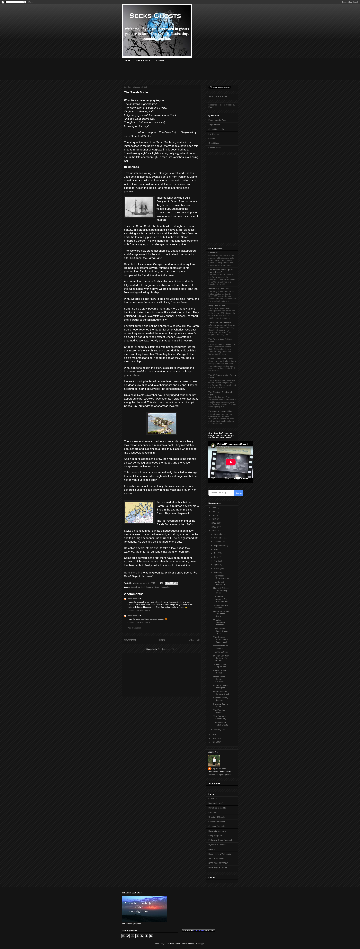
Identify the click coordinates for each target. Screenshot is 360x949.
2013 (214, 734)
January (218, 729)
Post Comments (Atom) (167, 649)
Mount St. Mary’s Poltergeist (220, 686)
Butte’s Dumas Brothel (219, 671)
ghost (142, 587)
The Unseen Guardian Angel (221, 577)
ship (168, 587)
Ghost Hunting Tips (216, 129)
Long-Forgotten (215, 835)
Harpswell (150, 587)
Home (127, 60)
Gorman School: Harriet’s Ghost (221, 692)
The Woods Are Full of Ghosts (220, 723)
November (219, 538)
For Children (214, 134)
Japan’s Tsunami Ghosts (220, 606)
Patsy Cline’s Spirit (216, 305)
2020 (214, 511)
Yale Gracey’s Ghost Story (219, 717)
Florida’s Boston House (220, 705)
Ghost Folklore (214, 148)
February (218, 572)
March (217, 568)
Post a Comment (134, 628)
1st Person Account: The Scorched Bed (220, 599)
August (217, 549)
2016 (214, 523)
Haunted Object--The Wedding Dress (221, 590)
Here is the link (133, 572)
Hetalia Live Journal (217, 831)
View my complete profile (219, 774)
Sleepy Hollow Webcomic (219, 854)
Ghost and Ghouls (216, 817)
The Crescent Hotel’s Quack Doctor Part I (220, 639)
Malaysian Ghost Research (220, 840)
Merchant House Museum (220, 647)
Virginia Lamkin (218, 768)
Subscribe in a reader (218, 96)
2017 (214, 519)
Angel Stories (214, 124)
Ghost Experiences (216, 821)
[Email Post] (161, 583)
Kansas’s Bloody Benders (220, 699)
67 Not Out (213, 798)
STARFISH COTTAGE (218, 863)
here (137, 375)
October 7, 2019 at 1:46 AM (139, 611)
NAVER (211, 849)
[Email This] (166, 583)
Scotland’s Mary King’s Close (220, 665)
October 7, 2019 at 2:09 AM (139, 622)
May (216, 561)
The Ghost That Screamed (220, 322)
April (216, 565)
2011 (214, 742)
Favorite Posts (143, 60)
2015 (214, 527)
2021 (214, 507)
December (219, 534)
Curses (211, 138)
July (216, 553)
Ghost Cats (213, 253)
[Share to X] (171, 583)
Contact (160, 60)
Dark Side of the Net (217, 808)
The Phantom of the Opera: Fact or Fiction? (220, 270)
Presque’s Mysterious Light (220, 411)
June (216, 557)
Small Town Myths (216, 858)
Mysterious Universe (217, 845)
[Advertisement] (173, 73)
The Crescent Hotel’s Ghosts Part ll (220, 630)
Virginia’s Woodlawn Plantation (219, 622)
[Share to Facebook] (174, 583)
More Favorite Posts (217, 120)
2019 (214, 515)
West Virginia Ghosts (217, 868)
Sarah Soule (160, 587)
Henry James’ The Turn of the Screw (221, 613)
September (219, 545)
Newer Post (130, 640)
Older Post (194, 640)
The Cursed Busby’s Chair (220, 583)
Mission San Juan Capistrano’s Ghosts (221, 658)
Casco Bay (134, 587)
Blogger (201, 943)
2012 (214, 738)
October (218, 541)
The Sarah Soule (220, 652)
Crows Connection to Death (220, 358)
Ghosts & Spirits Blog (217, 826)
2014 (214, 530)
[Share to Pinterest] (177, 583)
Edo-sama (213, 812)
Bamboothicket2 (215, 803)
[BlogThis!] (168, 583)
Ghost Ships (213, 143)
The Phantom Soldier (219, 711)
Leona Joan (132, 599)
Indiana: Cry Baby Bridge (219, 289)
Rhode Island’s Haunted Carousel (220, 679)
